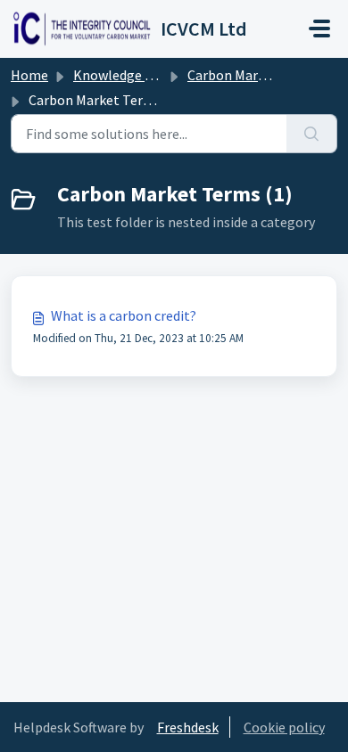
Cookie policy (284, 727)
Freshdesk (188, 727)
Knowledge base (123, 75)
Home (29, 75)
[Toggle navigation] (319, 28)
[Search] (311, 133)
